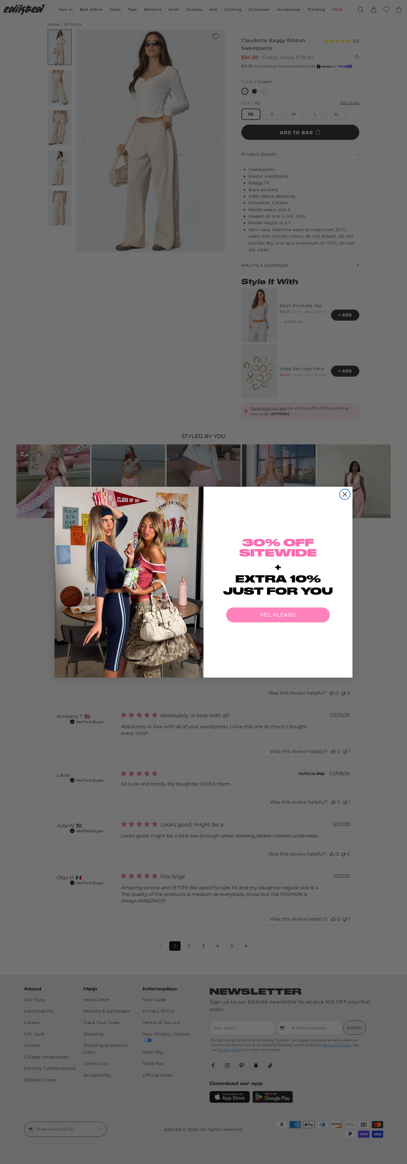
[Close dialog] (345, 494)
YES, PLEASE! (278, 615)
